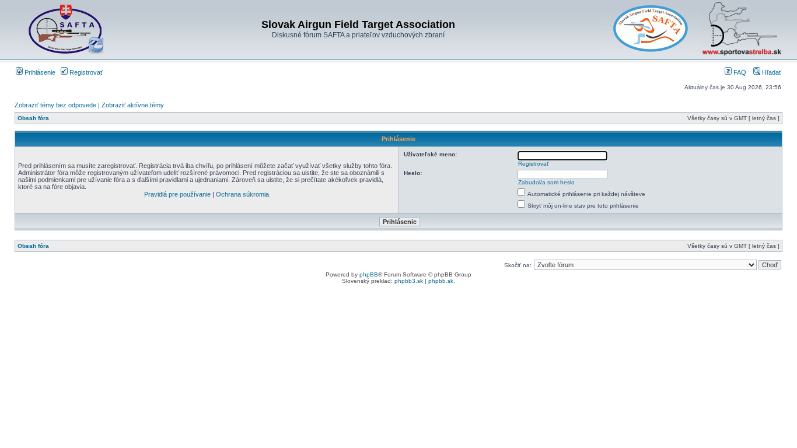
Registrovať (85, 72)
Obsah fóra (33, 118)
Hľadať (770, 72)
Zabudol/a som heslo (546, 182)
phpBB (368, 274)
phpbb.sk (440, 281)
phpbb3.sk (408, 281)
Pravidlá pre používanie (177, 194)
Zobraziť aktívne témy (133, 105)
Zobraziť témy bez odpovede (55, 105)
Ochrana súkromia (242, 194)
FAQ (739, 72)
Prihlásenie (39, 72)
